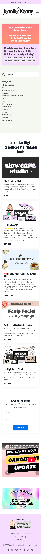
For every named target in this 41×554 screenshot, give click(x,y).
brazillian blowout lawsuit (12, 96)
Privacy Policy (20, 536)
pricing (24, 61)
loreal (4, 112)
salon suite (31, 61)
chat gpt (22, 58)
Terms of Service (21, 540)
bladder (5, 93)
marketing (17, 61)
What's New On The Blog (21, 533)
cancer (5, 98)
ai (5, 58)
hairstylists (8, 61)
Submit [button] (20, 427)
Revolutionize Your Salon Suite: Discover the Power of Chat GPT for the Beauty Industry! (20, 51)
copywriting (30, 58)
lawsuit (5, 109)
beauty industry (12, 58)
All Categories (8, 85)
